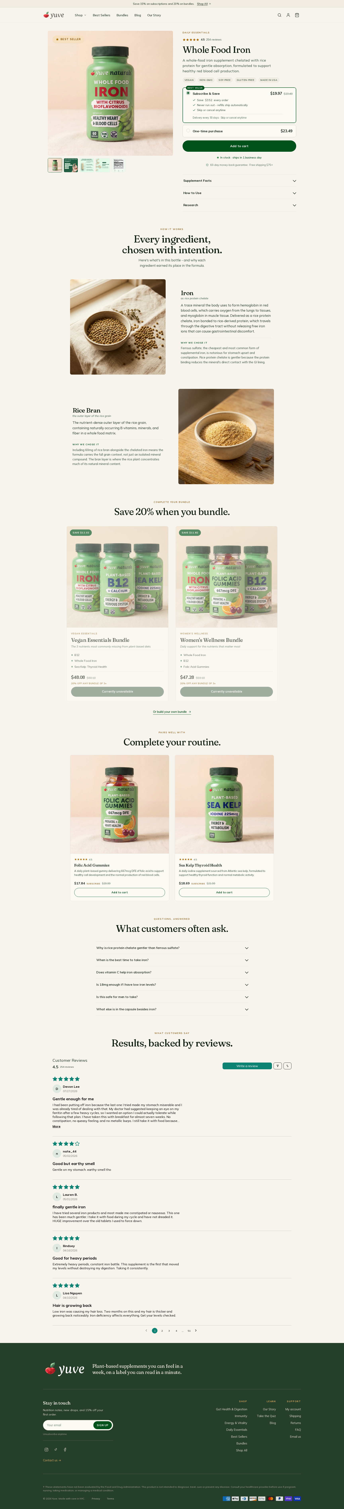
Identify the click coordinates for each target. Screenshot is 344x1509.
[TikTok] (55, 1449)
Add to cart (119, 892)
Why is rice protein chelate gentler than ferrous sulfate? (137, 948)
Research (190, 205)
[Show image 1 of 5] (55, 165)
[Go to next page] (197, 1330)
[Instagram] (46, 1449)
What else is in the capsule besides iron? (126, 1009)
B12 (76, 655)
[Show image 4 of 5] (103, 165)
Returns (296, 1423)
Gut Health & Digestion (231, 1409)
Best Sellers (101, 15)
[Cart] (297, 15)
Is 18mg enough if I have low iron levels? (126, 984)
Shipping (295, 1416)
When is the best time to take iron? (122, 960)
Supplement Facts (197, 181)
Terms (110, 1498)
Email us (295, 1436)
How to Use (192, 193)
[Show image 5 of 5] (118, 165)
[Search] (279, 15)
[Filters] (278, 1066)
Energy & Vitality (236, 1423)
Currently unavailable (117, 691)
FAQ (298, 1430)
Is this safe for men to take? (117, 997)
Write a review (247, 1066)
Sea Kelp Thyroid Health (90, 667)
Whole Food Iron (85, 661)
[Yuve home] (54, 15)
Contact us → (52, 1460)
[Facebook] (65, 1449)
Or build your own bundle (170, 712)
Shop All (202, 3)
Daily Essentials (196, 32)
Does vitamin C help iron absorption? (123, 972)
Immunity (241, 1416)
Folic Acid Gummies (196, 667)
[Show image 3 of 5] (87, 165)
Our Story (154, 15)
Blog (137, 15)
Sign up (102, 1425)
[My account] (288, 15)
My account (293, 1409)
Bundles (122, 15)
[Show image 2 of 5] (71, 165)
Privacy (96, 1498)
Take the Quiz (266, 1416)
